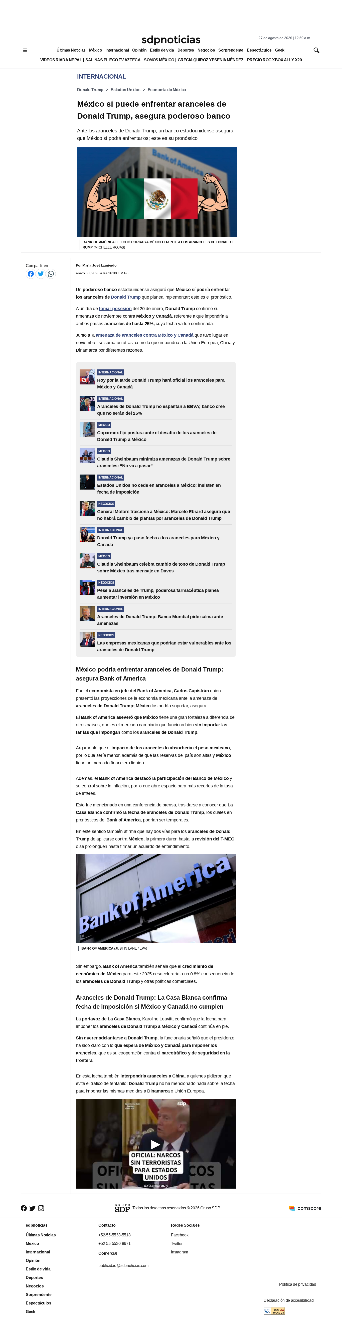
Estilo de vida (162, 50)
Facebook (179, 1235)
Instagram (179, 1252)
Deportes (186, 50)
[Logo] (171, 40)
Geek (279, 50)
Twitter (177, 1243)
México (95, 50)
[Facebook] (31, 274)
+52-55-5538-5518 (114, 1235)
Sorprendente (230, 50)
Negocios (206, 50)
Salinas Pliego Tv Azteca (112, 60)
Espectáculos (259, 50)
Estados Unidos (125, 90)
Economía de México (167, 90)
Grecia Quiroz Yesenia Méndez (211, 60)
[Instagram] (41, 1208)
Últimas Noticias (71, 50)
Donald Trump (90, 90)
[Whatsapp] (51, 274)
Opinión (139, 50)
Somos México (159, 60)
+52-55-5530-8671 (114, 1243)
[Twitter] (41, 274)
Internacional (117, 50)
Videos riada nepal (61, 60)
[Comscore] (305, 1208)
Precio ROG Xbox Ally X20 (274, 60)
